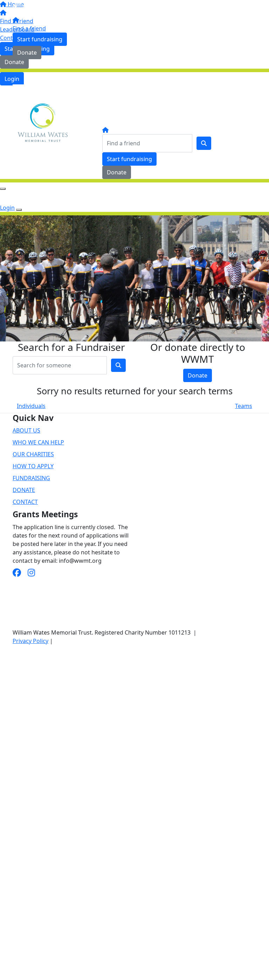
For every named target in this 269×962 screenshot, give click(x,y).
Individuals (31, 406)
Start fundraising (39, 39)
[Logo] (42, 9)
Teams (243, 406)
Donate (27, 52)
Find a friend (29, 28)
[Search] (203, 143)
